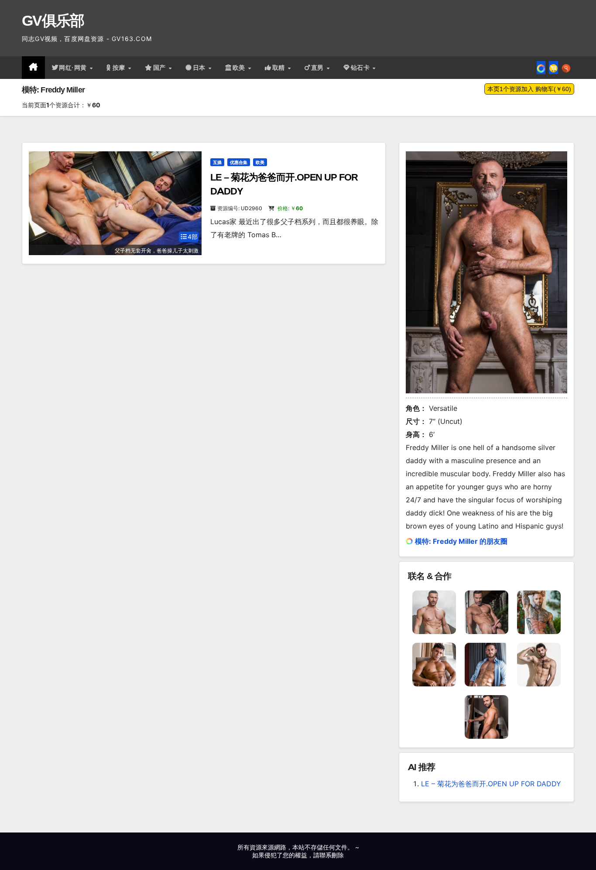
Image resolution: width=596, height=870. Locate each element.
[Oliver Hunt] (434, 663)
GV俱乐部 (53, 20)
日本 (200, 68)
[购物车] (553, 67)
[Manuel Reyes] (486, 663)
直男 (318, 68)
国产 (160, 68)
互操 (217, 162)
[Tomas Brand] (434, 611)
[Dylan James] (539, 611)
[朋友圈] (541, 67)
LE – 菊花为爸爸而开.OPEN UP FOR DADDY (491, 783)
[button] (566, 67)
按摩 (120, 68)
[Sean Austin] (486, 716)
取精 (279, 68)
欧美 (240, 68)
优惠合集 (238, 162)
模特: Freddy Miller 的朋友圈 (461, 541)
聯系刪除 (331, 855)
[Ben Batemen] (539, 663)
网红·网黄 (74, 68)
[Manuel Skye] (486, 611)
